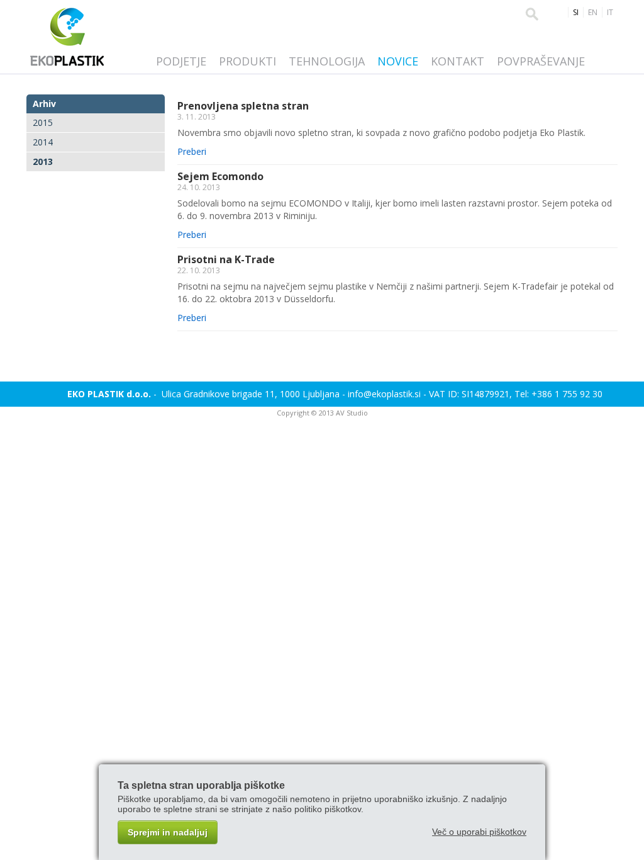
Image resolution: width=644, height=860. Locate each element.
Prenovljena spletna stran (243, 106)
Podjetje (181, 61)
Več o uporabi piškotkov (479, 832)
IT (610, 12)
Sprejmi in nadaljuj (168, 832)
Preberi (191, 151)
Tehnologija (327, 61)
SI (576, 12)
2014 (43, 142)
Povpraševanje (541, 61)
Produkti (247, 61)
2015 (43, 122)
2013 (43, 161)
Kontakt (457, 61)
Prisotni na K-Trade (226, 259)
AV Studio (352, 412)
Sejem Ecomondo (220, 176)
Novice (397, 61)
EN (592, 12)
